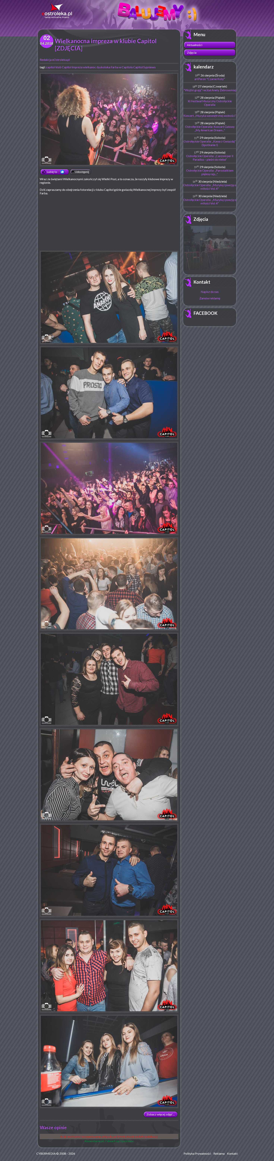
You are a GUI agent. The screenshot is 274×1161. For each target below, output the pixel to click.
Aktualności (194, 45)
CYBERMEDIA (46, 1153)
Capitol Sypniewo (144, 67)
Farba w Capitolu (122, 67)
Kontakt (201, 282)
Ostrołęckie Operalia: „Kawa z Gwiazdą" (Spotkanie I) (210, 143)
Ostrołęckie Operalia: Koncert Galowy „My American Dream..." (209, 128)
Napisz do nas (210, 291)
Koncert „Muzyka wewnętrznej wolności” (209, 115)
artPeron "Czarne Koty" (209, 79)
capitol (50, 67)
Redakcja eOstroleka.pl (55, 59)
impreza (77, 67)
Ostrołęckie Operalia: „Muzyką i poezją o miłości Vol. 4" (209, 186)
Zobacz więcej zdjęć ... (161, 1114)
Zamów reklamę (209, 298)
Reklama (219, 1153)
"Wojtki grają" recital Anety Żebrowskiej (210, 90)
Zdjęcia (191, 52)
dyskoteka (103, 67)
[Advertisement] (109, 224)
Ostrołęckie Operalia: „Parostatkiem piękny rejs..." (209, 172)
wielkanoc (89, 67)
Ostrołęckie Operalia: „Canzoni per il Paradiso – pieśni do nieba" (209, 157)
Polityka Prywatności (197, 1153)
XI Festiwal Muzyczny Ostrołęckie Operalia (210, 102)
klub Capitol (63, 67)
